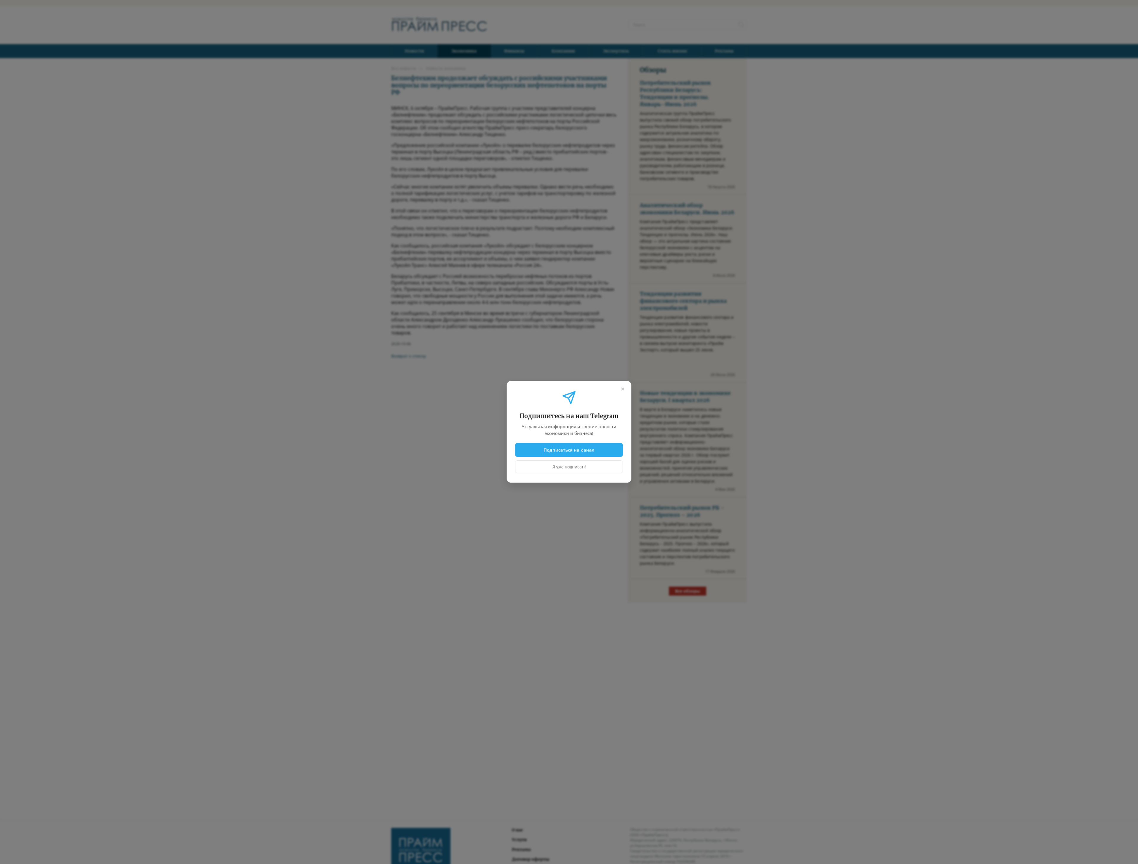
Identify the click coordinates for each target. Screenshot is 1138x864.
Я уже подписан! (569, 467)
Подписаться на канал (569, 450)
